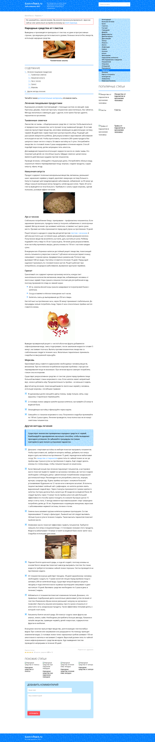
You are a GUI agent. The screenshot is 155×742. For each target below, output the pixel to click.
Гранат (32, 84)
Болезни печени (108, 22)
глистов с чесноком (79, 233)
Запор (104, 41)
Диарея (104, 32)
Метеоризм (106, 55)
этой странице (71, 23)
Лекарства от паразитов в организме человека (120, 97)
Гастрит (105, 28)
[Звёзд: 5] (33, 652)
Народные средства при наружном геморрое (48, 674)
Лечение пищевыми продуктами (38, 72)
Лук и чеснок (34, 81)
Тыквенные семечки (37, 75)
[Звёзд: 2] (27, 652)
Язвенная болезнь (109, 81)
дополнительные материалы (50, 98)
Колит (104, 53)
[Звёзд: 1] (26, 652)
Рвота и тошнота (108, 74)
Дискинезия (106, 39)
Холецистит (106, 77)
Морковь (33, 87)
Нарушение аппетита (110, 58)
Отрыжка (105, 64)
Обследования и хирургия (112, 60)
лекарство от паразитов (47, 458)
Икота (104, 45)
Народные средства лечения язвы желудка (67, 671)
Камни (104, 49)
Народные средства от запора (86, 668)
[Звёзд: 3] (29, 652)
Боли (104, 24)
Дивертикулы (107, 34)
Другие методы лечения (35, 91)
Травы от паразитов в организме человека (119, 129)
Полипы (105, 72)
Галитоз (105, 26)
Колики (104, 51)
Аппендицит (106, 19)
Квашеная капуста (36, 78)
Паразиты (105, 70)
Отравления (106, 62)
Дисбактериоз (107, 36)
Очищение (106, 66)
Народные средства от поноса (29, 669)
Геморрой (105, 30)
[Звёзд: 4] (31, 652)
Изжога (104, 43)
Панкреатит (106, 68)
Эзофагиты (106, 79)
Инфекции (106, 47)
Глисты (117, 110)
